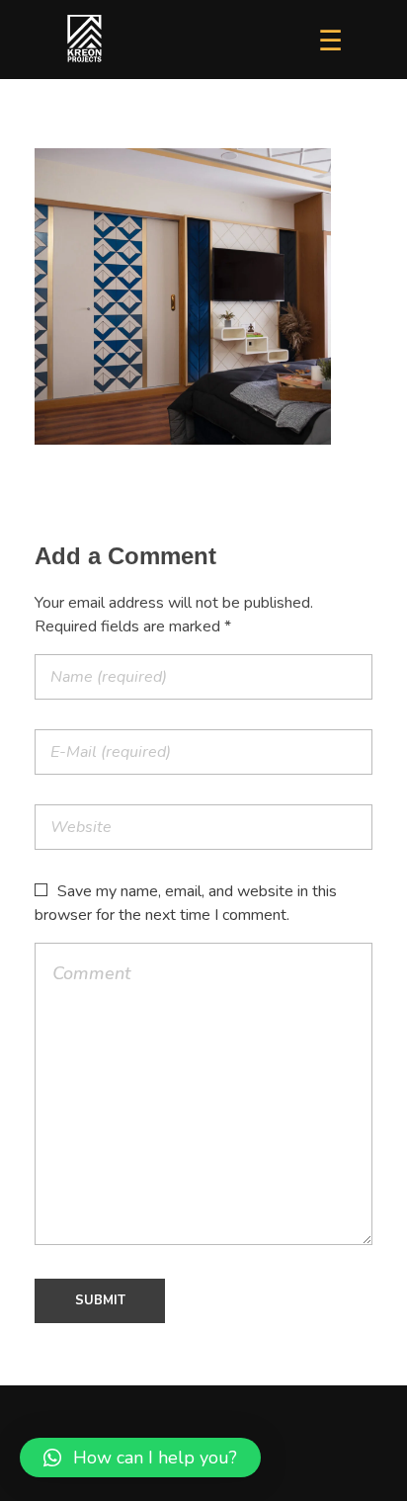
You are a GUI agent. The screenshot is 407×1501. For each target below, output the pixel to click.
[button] (140, 1457)
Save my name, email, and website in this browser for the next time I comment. (186, 903)
